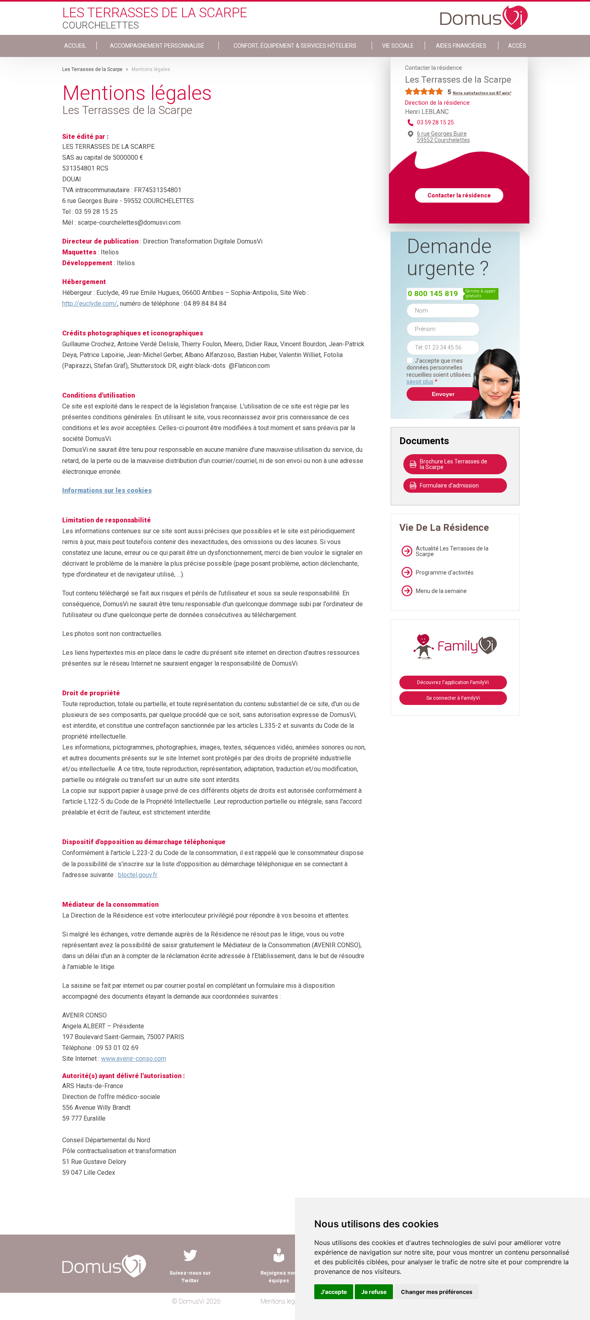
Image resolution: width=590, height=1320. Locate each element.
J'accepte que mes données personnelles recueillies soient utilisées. (443, 371)
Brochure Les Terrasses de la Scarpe (453, 464)
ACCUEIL (75, 46)
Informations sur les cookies (107, 490)
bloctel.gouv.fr (137, 875)
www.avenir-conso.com (133, 1058)
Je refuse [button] (374, 1291)
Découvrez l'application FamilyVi (453, 682)
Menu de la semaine (441, 591)
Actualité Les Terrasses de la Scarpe (452, 551)
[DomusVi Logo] (484, 14)
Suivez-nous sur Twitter (190, 1276)
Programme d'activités (445, 572)
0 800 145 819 (433, 293)
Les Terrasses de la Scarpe (92, 69)
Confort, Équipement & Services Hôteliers (295, 46)
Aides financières (461, 46)
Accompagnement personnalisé (157, 46)
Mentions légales (282, 1301)
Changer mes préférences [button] (436, 1291)
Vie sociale (398, 46)
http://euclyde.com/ (89, 303)
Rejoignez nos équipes (278, 1276)
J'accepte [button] (334, 1291)
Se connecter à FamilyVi (453, 698)
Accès (517, 46)
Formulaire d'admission (449, 485)
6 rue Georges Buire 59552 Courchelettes (443, 136)
